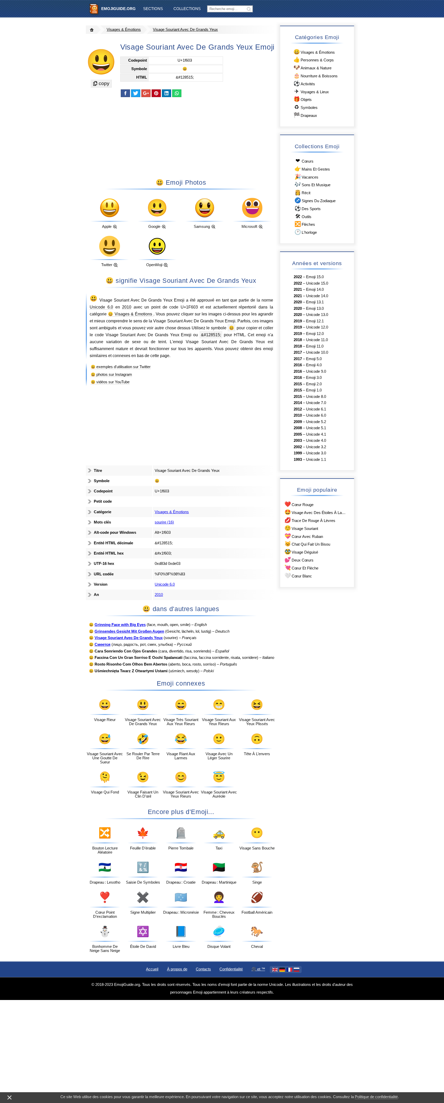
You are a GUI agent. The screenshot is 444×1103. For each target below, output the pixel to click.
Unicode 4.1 (316, 434)
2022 (298, 277)
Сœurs (304, 161)
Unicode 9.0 (316, 371)
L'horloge (305, 232)
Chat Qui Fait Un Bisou (307, 544)
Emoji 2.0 (314, 384)
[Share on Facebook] (125, 93)
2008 (298, 428)
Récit (302, 192)
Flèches (304, 224)
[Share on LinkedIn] (166, 93)
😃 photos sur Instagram (111, 374)
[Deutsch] (282, 970)
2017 (298, 352)
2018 (298, 340)
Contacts (203, 969)
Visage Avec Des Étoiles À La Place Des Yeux (315, 512)
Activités (304, 83)
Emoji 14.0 (315, 289)
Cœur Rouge (298, 504)
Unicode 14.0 (317, 296)
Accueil (152, 969)
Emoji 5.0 (314, 359)
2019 (298, 321)
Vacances (306, 177)
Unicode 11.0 (317, 340)
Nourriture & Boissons (315, 75)
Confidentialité (231, 969)
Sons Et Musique (312, 184)
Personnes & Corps (313, 59)
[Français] (289, 970)
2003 (298, 440)
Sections (153, 9)
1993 (298, 459)
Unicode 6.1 (316, 409)
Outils (303, 216)
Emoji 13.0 (315, 308)
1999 (298, 453)
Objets (302, 99)
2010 (126, 307)
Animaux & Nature (312, 67)
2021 (298, 289)
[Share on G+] (146, 93)
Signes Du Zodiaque (315, 200)
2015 (298, 384)
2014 (298, 403)
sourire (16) (164, 522)
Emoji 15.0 (315, 277)
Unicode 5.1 (316, 428)
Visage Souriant (301, 528)
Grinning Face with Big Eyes (120, 625)
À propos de (177, 969)
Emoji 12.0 (315, 334)
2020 (298, 302)
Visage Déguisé (301, 552)
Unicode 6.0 (101, 307)
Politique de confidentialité (376, 1097)
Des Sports (307, 208)
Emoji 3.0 (314, 378)
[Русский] (296, 970)
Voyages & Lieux (311, 91)
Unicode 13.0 (317, 315)
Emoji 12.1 (315, 321)
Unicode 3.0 (316, 453)
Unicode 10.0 (317, 352)
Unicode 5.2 (316, 422)
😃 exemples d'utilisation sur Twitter (121, 367)
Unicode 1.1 (316, 459)
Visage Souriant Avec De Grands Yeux (185, 29)
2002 (298, 447)
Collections (187, 9)
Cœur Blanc (298, 575)
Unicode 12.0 (317, 327)
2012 (298, 409)
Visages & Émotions (124, 29)
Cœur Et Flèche (301, 568)
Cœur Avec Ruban (303, 536)
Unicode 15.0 (317, 283)
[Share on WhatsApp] (176, 93)
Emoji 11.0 (314, 346)
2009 (298, 422)
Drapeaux (305, 115)
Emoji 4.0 (314, 365)
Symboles (306, 107)
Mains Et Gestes (312, 169)
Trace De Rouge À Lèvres (309, 520)
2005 (298, 434)
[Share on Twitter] (135, 93)
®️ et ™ (258, 969)
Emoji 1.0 (314, 390)
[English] (275, 970)
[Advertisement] (181, 137)
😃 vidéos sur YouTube (110, 382)
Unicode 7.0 (316, 403)
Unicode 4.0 (316, 440)
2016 (298, 365)
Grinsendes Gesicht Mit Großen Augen (129, 631)
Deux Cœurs (298, 560)
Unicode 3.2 (316, 447)
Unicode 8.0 (316, 397)
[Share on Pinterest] (156, 93)
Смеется (102, 644)
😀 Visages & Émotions (130, 314)
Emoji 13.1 (315, 302)
